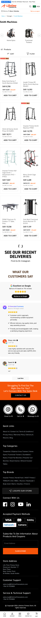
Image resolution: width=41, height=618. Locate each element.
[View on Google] (5, 341)
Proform (27, 484)
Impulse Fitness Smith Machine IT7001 (31, 127)
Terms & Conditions (26, 431)
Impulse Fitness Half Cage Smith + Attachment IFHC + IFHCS (9, 174)
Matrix (14, 484)
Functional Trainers (15, 454)
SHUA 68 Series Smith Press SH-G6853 (10, 130)
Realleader (30, 481)
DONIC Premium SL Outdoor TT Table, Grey (9, 221)
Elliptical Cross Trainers (20, 451)
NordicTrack (19, 478)
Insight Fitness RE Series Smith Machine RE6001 (30, 84)
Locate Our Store (22, 491)
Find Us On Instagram (20, 261)
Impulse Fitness (8, 478)
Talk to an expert (35, 11)
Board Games (15, 461)
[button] (36, 6)
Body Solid (7, 484)
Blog (11, 438)
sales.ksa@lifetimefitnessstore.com (15, 584)
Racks (5, 458)
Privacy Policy (8, 435)
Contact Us (20, 395)
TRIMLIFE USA (8, 481)
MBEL (16, 481)
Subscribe (20, 551)
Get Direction (5, 2)
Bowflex (20, 484)
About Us (6, 431)
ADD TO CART (10, 95)
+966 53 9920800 (9, 586)
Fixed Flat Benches (15, 458)
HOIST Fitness (30, 478)
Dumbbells (27, 454)
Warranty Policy (19, 435)
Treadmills (7, 451)
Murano (22, 481)
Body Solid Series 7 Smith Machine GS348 (10, 82)
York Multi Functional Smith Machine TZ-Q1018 (30, 221)
